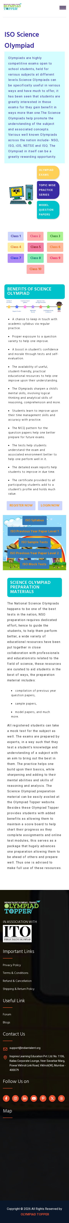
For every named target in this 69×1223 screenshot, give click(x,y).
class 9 (55, 258)
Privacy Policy (12, 965)
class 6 (55, 247)
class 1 (16, 236)
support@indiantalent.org (25, 1047)
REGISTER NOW (21, 505)
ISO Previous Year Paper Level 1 (35, 531)
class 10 (35, 269)
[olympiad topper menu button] (12, 7)
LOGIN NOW (50, 505)
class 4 (16, 247)
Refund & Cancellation (17, 981)
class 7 (16, 258)
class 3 (55, 236)
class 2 (35, 236)
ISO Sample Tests (34, 542)
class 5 (35, 247)
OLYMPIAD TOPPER (34, 1214)
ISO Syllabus (34, 520)
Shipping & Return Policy (18, 989)
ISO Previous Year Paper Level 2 (34, 553)
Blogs (6, 1022)
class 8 (35, 258)
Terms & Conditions (15, 973)
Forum (7, 1015)
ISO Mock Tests (34, 564)
